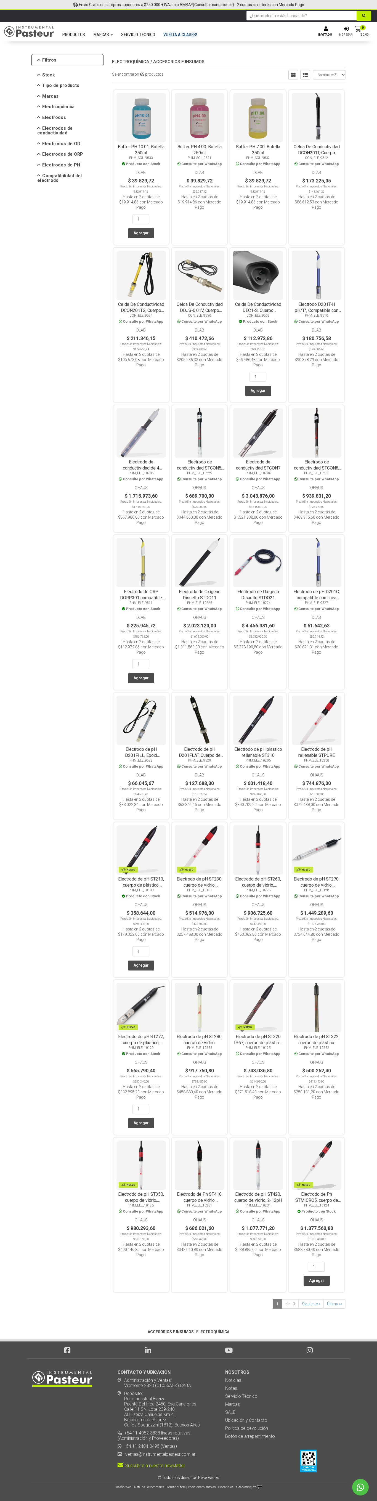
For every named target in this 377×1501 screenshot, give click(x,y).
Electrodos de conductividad (55, 131)
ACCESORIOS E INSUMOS (179, 61)
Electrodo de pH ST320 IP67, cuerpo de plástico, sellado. (258, 1042)
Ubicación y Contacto (246, 1420)
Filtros (49, 60)
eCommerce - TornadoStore (166, 1487)
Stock (48, 75)
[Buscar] (364, 16)
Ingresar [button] (345, 34)
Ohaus (141, 488)
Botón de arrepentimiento (250, 1436)
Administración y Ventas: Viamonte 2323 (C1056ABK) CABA (154, 1383)
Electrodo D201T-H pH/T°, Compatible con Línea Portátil (316, 310)
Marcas (50, 96)
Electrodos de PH (61, 165)
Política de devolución (246, 1428)
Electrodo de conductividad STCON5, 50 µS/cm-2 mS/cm (199, 468)
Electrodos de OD (61, 143)
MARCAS (101, 34)
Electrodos (54, 117)
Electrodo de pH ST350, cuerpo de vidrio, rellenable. (141, 1200)
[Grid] (293, 74)
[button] (259, 1487)
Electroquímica (58, 106)
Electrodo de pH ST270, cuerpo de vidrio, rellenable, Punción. (316, 885)
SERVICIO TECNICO (138, 34)
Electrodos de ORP (62, 154)
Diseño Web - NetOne (130, 1487)
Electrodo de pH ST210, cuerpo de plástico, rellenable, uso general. (141, 885)
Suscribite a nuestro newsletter (154, 1465)
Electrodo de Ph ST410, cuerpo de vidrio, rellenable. (199, 1200)
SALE (230, 1412)
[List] (305, 74)
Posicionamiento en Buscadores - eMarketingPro (222, 1487)
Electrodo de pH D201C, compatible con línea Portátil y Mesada (316, 597)
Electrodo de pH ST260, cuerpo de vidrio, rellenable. (258, 885)
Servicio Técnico (241, 1396)
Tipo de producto (60, 85)
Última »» (334, 1304)
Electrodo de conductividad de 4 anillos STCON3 (141, 468)
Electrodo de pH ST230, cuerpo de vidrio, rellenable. (199, 885)
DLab (141, 172)
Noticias (233, 1380)
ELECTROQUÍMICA (130, 61)
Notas (231, 1388)
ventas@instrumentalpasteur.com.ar (159, 1454)
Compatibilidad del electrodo (59, 178)
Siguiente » (311, 1304)
